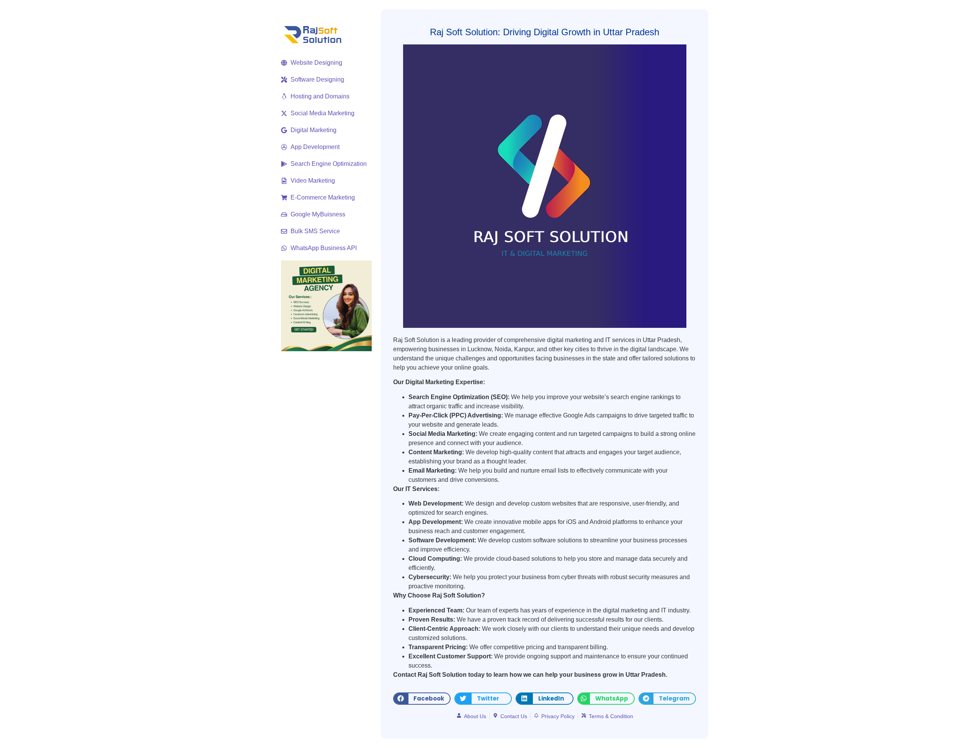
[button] (422, 698)
